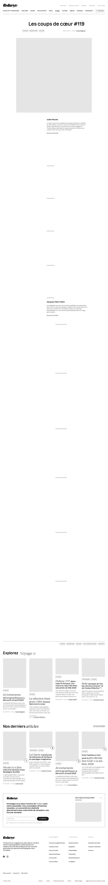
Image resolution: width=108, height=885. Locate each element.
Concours (90, 850)
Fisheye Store (92, 5)
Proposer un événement (94, 846)
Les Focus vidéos (53, 861)
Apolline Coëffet (72, 699)
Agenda (72, 10)
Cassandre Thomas (99, 699)
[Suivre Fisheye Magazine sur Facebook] (4, 857)
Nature (41, 30)
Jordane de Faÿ (19, 783)
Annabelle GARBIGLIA (39, 717)
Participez (80, 10)
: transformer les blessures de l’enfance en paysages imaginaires (40, 756)
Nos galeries (72, 846)
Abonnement (63, 5)
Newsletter (83, 5)
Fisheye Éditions (73, 850)
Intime (51, 10)
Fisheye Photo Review (54, 854)
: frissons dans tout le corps (40, 701)
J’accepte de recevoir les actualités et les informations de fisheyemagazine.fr (25, 822)
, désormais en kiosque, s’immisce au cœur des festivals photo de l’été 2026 (67, 684)
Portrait (101, 643)
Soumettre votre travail (74, 5)
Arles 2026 (25, 10)
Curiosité (64, 10)
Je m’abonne (42, 818)
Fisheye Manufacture (74, 857)
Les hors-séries (53, 857)
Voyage (57, 10)
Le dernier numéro (53, 846)
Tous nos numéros (53, 850)
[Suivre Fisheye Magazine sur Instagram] (7, 857)
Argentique (33, 30)
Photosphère (89, 10)
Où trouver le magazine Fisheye (57, 843)
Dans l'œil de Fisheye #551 (84, 798)
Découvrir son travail (52, 133)
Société (32, 10)
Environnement (41, 10)
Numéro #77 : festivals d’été (11, 10)
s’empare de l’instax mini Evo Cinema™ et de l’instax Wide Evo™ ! (92, 685)
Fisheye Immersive (73, 843)
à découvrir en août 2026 (13, 697)
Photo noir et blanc (89, 643)
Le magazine (72, 861)
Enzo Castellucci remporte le (92, 759)
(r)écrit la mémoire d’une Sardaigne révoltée (14, 769)
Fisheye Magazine (81, 30)
